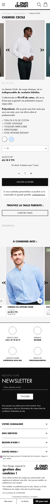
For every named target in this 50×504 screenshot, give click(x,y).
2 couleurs (11, 310)
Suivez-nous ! (10, 452)
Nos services (9, 433)
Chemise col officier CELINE (20, 307)
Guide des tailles (25, 213)
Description (8, 226)
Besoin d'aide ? (11, 443)
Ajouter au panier (25, 182)
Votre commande (12, 424)
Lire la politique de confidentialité (14, 493)
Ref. (3, 83)
